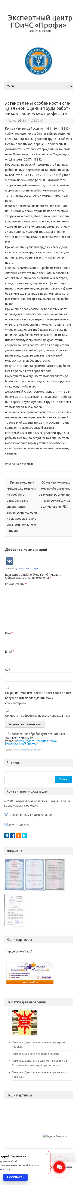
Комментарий (16, 584)
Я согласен (15, 1177)
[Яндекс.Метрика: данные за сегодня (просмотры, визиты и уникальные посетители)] (55, 1136)
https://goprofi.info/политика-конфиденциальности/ (31, 742)
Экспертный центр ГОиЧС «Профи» (40, 21)
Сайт (8, 669)
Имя (9, 633)
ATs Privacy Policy (30, 750)
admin (22, 120)
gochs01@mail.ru (19, 824)
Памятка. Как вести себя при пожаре (35, 1053)
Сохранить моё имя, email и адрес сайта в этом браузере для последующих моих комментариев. (38, 698)
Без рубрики (24, 463)
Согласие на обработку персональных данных (37, 715)
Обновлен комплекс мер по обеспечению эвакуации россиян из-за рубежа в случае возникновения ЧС (54, 494)
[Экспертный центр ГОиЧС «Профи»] (38, 73)
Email (9, 651)
